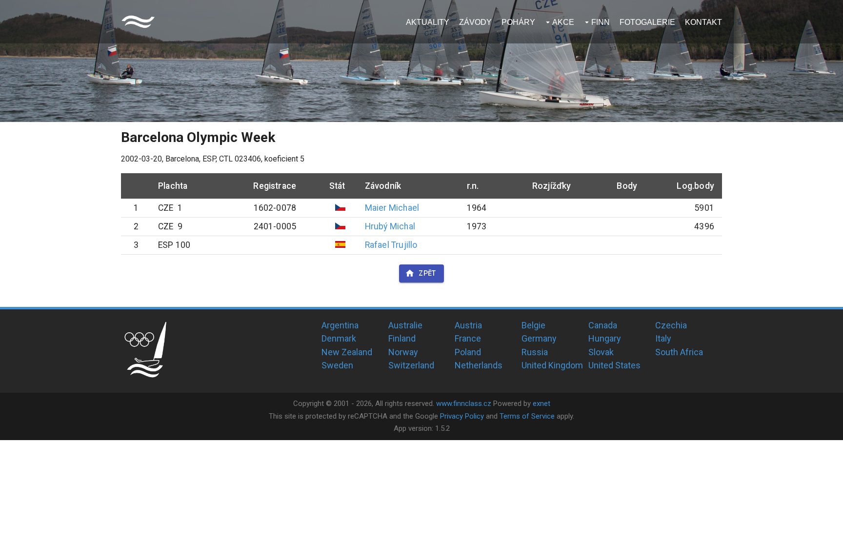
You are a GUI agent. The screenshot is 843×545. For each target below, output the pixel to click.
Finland (402, 338)
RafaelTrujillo (391, 245)
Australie (405, 325)
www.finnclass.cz (463, 403)
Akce (563, 22)
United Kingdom (552, 365)
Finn (600, 22)
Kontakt (703, 22)
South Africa (679, 352)
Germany (539, 338)
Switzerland (411, 365)
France (468, 338)
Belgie (533, 325)
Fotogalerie (647, 22)
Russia (535, 352)
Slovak (601, 352)
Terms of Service (527, 416)
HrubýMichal (390, 226)
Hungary (604, 338)
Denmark (338, 338)
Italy (663, 338)
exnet (541, 403)
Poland (468, 352)
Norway (403, 352)
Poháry (518, 22)
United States (614, 365)
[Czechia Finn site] (138, 22)
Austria (468, 325)
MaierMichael (392, 208)
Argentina (340, 325)
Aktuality (427, 22)
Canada (602, 325)
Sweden (337, 365)
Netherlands (478, 365)
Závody (475, 22)
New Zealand (346, 352)
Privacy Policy (462, 416)
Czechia (671, 325)
